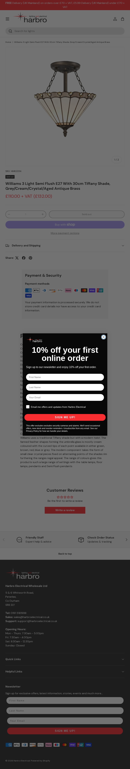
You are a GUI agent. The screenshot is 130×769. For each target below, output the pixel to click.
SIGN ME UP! (65, 417)
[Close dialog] (104, 337)
